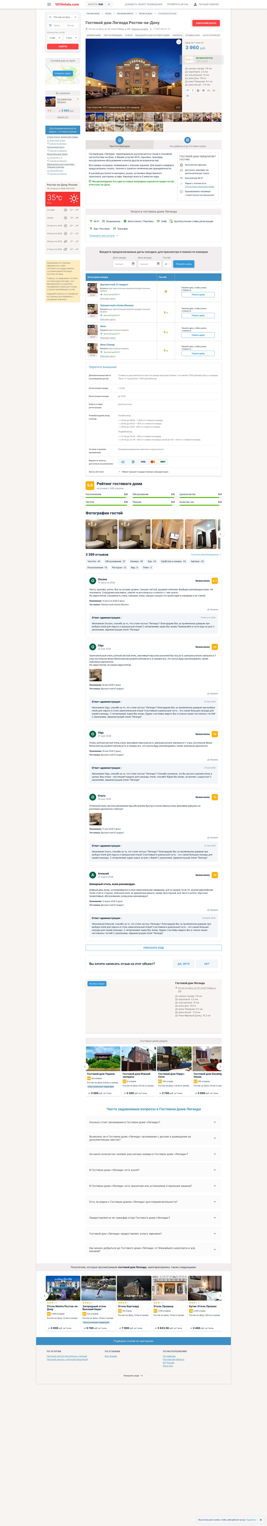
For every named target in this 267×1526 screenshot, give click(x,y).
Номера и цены (94, 35)
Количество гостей (56, 32)
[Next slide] (220, 534)
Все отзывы (111, 1356)
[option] (134, 75)
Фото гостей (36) (211, 35)
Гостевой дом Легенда (64, 100)
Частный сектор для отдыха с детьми (67, 1356)
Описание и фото (107, 298)
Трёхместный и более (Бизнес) (117, 305)
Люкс (103, 326)
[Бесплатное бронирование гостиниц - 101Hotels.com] (67, 4)
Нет (207, 963)
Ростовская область (173, 1359)
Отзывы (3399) (193, 35)
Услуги (128, 35)
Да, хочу (184, 963)
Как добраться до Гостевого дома (153, 35)
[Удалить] (78, 99)
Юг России (168, 1362)
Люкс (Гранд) (107, 344)
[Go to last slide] (85, 1066)
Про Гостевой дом (113, 35)
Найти (63, 46)
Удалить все (62, 117)
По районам (169, 1356)
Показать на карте (140, 29)
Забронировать (206, 23)
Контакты (177, 35)
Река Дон (168, 1365)
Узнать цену (198, 294)
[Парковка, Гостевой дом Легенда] (100, 117)
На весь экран (97, 983)
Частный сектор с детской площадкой (67, 1359)
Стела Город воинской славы (199, 186)
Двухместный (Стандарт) (114, 284)
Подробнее (251, 1520)
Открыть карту (63, 73)
